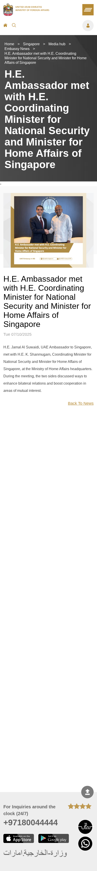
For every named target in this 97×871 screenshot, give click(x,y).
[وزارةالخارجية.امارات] (35, 853)
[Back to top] (87, 792)
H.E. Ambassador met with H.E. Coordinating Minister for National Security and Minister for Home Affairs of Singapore (46, 58)
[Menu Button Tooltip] (57, 25)
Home (9, 44)
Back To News (81, 403)
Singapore (31, 44)
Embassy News (17, 49)
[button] (85, 827)
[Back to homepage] (26, 14)
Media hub (56, 44)
